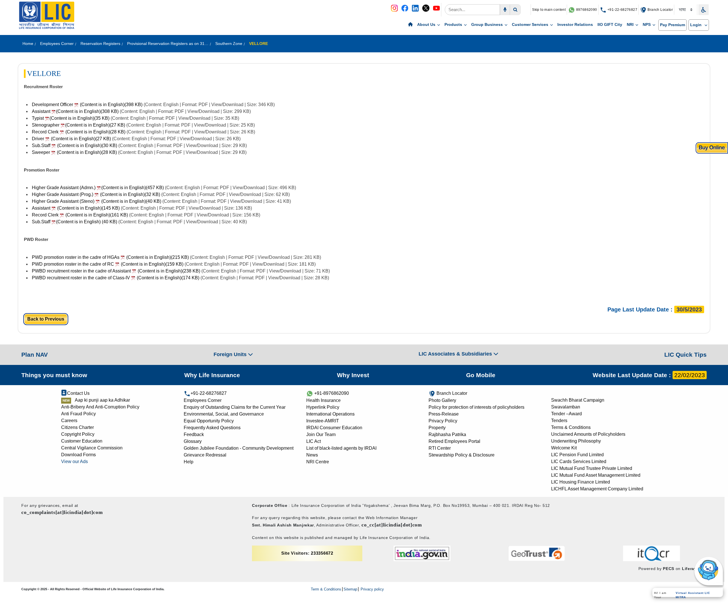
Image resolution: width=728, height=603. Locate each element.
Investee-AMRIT (322, 420)
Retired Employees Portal (454, 441)
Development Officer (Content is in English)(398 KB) (87, 104)
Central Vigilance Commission (92, 447)
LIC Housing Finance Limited (580, 482)
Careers (69, 420)
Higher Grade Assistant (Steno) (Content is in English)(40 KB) (96, 201)
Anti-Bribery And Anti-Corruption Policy (100, 406)
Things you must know (54, 375)
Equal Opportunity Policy (209, 420)
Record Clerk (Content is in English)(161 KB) (80, 214)
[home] (410, 24)
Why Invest (353, 375)
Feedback (194, 434)
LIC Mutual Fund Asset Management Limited (595, 475)
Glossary (193, 441)
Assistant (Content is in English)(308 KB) (76, 111)
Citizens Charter (77, 427)
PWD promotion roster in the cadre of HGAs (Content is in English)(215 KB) (110, 257)
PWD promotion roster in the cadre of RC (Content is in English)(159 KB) (107, 264)
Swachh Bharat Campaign (577, 400)
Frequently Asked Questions (212, 427)
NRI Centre (317, 461)
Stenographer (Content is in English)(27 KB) (79, 125)
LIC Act (313, 441)
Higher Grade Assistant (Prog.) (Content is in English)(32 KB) (96, 194)
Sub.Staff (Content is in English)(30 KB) (74, 145)
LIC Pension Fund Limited (577, 454)
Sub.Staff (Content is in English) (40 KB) (74, 221)
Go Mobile (480, 375)
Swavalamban (565, 406)
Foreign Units (231, 354)
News (312, 455)
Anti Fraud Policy (78, 413)
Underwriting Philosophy (576, 441)
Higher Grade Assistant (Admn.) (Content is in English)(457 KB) (98, 187)
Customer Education (81, 441)
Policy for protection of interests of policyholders (476, 407)
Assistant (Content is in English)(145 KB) (76, 208)
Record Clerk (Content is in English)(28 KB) (78, 131)
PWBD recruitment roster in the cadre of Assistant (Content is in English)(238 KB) (116, 271)
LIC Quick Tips (685, 354)
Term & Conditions (326, 589)
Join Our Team (321, 434)
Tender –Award (566, 413)
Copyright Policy (77, 434)
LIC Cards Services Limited (578, 461)
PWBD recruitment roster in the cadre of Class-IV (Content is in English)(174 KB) (115, 277)
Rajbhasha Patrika (447, 434)
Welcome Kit (564, 447)
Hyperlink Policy (322, 407)
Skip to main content (549, 10)
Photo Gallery (442, 400)
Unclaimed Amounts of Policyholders (588, 434)
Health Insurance (323, 400)
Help (188, 461)
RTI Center (440, 448)
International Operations (330, 414)
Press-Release (444, 414)
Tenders (559, 420)
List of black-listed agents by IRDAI (341, 448)
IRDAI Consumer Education (334, 427)
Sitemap (350, 589)
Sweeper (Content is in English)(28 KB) (74, 152)
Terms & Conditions (571, 427)
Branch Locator (660, 10)
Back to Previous (45, 319)
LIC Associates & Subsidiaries (456, 354)
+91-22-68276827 (622, 10)
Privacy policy (371, 589)
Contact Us (78, 393)
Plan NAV (34, 354)
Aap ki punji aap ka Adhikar (102, 400)
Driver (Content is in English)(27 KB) (71, 138)
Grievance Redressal (205, 455)
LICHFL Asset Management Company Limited (597, 488)
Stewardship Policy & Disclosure (462, 455)
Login (696, 24)
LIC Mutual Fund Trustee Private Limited (591, 468)
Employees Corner (203, 400)
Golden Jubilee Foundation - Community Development (238, 448)
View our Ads (74, 461)
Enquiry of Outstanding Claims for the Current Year (235, 407)
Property (437, 427)
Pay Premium (672, 24)
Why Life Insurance (212, 375)
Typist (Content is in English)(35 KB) (71, 118)
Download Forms (78, 454)
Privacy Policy (443, 420)
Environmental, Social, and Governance (224, 414)
